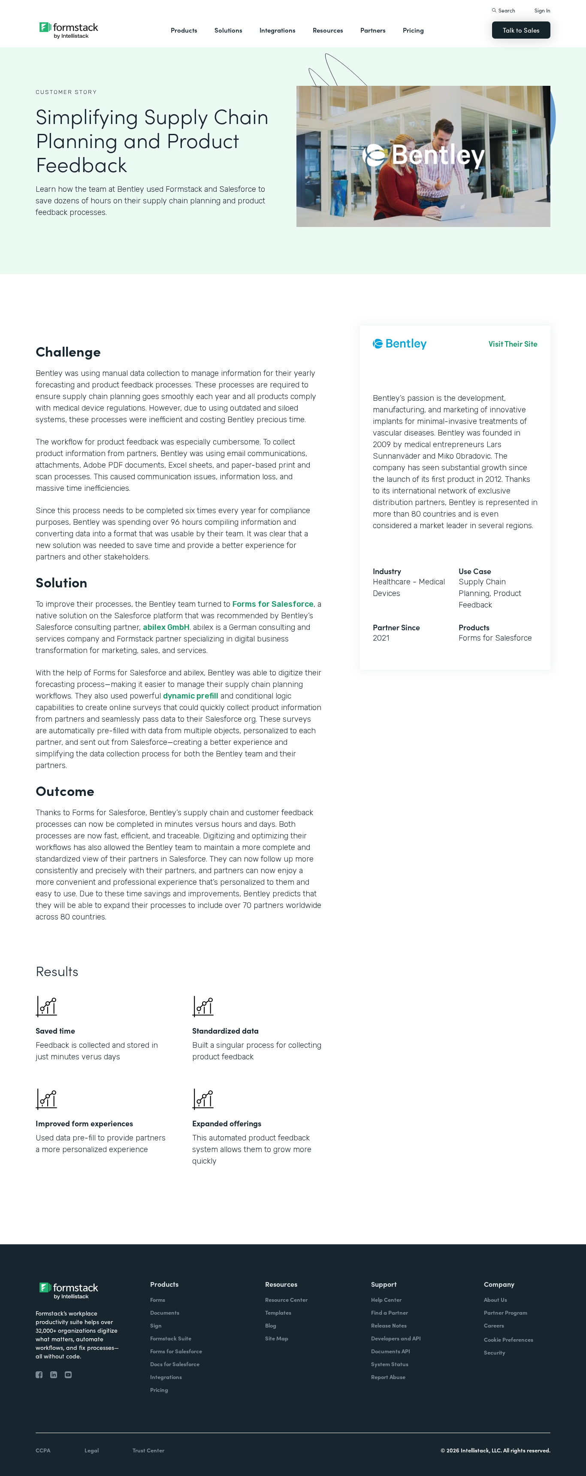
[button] (184, 30)
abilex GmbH (166, 627)
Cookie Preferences (508, 1339)
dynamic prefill (190, 696)
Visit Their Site (513, 344)
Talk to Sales (521, 29)
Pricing (413, 29)
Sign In (542, 10)
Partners (373, 29)
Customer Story (66, 92)
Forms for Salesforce (273, 604)
